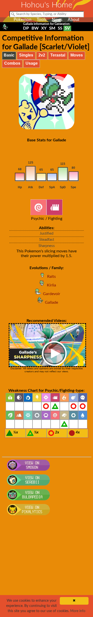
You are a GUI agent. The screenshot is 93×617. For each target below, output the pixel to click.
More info (77, 611)
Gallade (51, 302)
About (73, 20)
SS (60, 28)
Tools (41, 20)
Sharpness (46, 246)
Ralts (51, 277)
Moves (76, 55)
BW (35, 28)
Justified (46, 233)
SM (52, 28)
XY (44, 28)
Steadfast (46, 240)
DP (26, 28)
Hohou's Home (46, 5)
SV (67, 28)
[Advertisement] (46, 569)
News (57, 20)
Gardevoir (51, 294)
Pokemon (22, 20)
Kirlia (51, 285)
